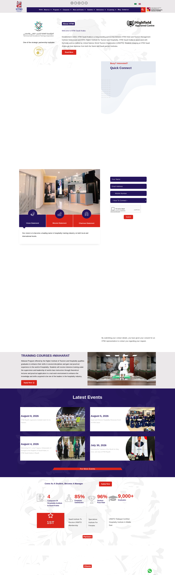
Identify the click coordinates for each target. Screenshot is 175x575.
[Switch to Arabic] (135, 3)
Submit (128, 217)
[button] (47, 9)
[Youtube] (82, 3)
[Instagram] (79, 3)
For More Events (87, 469)
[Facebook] (75, 3)
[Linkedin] (86, 3)
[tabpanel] (59, 235)
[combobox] (112, 193)
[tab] (32, 221)
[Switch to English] (140, 3)
